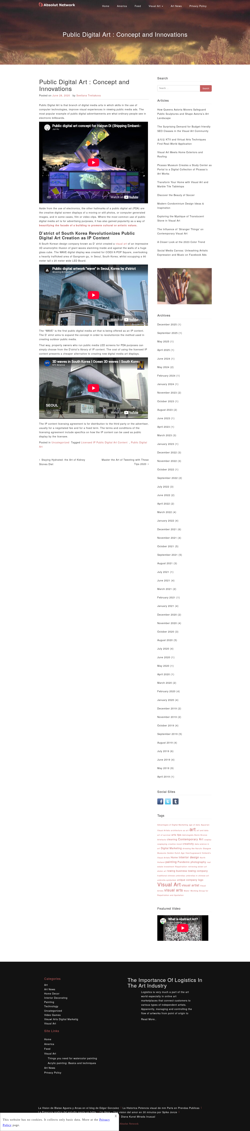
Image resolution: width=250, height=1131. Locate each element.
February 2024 (166, 375)
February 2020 (166, 691)
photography (198, 862)
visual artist (190, 885)
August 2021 (165, 563)
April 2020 (163, 674)
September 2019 (167, 734)
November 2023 (167, 392)
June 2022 (163, 495)
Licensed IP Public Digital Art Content (104, 442)
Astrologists (188, 835)
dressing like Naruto (192, 848)
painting (171, 862)
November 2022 (167, 461)
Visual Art (155, 6)
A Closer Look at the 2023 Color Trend (181, 242)
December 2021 (167, 529)
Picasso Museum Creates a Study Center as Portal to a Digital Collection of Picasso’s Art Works (184, 169)
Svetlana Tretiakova (88, 95)
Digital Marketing (171, 848)
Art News (176, 6)
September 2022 (167, 478)
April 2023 (163, 426)
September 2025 (167, 333)
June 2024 (163, 358)
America (122, 6)
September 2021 (167, 554)
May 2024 (163, 367)
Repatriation (181, 866)
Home (105, 6)
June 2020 (163, 657)
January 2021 (165, 606)
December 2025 (167, 324)
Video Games (52, 1015)
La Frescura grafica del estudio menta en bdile (67, 1112)
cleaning (172, 839)
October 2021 (165, 546)
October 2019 (165, 725)
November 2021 (167, 537)
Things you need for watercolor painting (72, 1058)
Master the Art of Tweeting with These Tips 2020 (125, 462)
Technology (51, 1006)
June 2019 (163, 759)
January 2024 (165, 384)
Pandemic (184, 862)
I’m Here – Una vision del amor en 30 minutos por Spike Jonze (138, 1112)
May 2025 (163, 341)
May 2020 (163, 665)
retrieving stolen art (197, 866)
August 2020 (165, 640)
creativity (188, 843)
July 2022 (163, 486)
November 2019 (167, 717)
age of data (194, 824)
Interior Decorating (56, 997)
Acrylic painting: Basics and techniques (72, 1063)
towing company (198, 870)
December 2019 (167, 708)
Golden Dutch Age (176, 853)
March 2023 (164, 435)
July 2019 (163, 751)
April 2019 (163, 776)
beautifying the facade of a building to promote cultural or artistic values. (88, 225)
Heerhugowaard (193, 853)
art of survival (164, 835)
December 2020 (167, 614)
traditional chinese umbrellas (171, 875)
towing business (177, 870)
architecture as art (180, 830)
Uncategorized (60, 442)
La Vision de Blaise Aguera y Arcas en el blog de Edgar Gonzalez (78, 1108)
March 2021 (164, 589)
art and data (203, 830)
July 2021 (163, 572)
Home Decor (52, 993)
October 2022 (165, 469)
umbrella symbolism (166, 880)
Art (46, 985)
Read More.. (148, 1019)
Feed (138, 6)
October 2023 (165, 401)
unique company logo (190, 879)
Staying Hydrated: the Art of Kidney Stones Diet (62, 462)
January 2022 (165, 520)
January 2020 (165, 700)
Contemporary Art (190, 839)
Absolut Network (129, 1124)
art (192, 829)
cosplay (207, 839)
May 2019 (163, 768)
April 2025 (163, 350)
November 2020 (167, 623)
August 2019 (165, 742)
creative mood (175, 844)
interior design (189, 857)
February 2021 (166, 597)
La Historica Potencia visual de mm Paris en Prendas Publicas (161, 1108)
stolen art (161, 871)
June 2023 (163, 418)
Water (187, 890)
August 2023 (165, 409)
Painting (49, 1002)
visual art (121, 243)
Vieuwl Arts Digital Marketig (61, 1019)
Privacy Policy (198, 6)
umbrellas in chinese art (197, 875)
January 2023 (165, 444)
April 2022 (163, 503)
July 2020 (163, 648)
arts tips (176, 834)
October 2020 (165, 631)
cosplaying (162, 844)
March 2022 (164, 512)
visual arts (173, 889)
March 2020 (164, 682)
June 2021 (163, 580)
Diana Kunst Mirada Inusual (138, 1116)
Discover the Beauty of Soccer (176, 195)
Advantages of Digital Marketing (172, 824)
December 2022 (167, 452)
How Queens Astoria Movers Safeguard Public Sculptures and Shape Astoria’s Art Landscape (183, 114)
